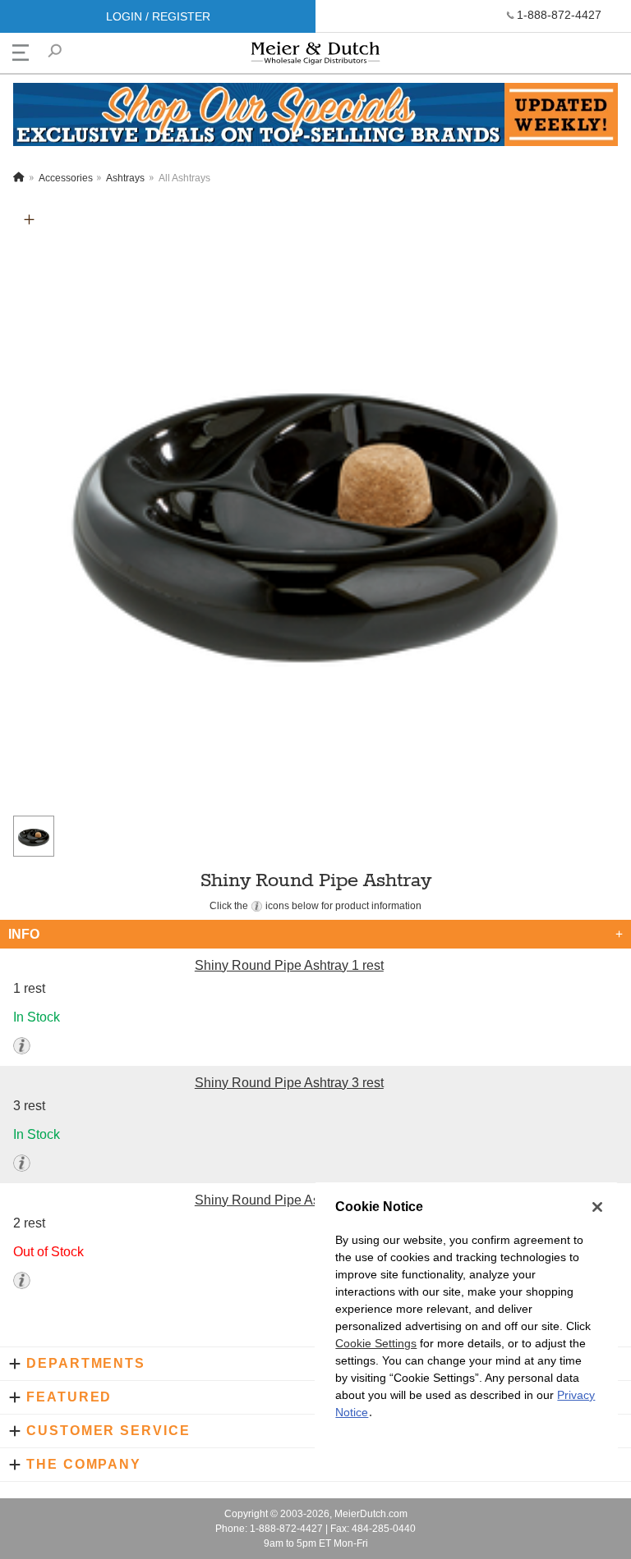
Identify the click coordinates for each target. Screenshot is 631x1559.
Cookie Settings (376, 1343)
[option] (315, 505)
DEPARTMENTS (85, 1363)
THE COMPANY (83, 1464)
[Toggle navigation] (20, 52)
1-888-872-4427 (559, 14)
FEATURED (69, 1397)
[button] (29, 219)
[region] (466, 1318)
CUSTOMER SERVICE (108, 1431)
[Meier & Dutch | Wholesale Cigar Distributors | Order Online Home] (315, 57)
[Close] (597, 1207)
